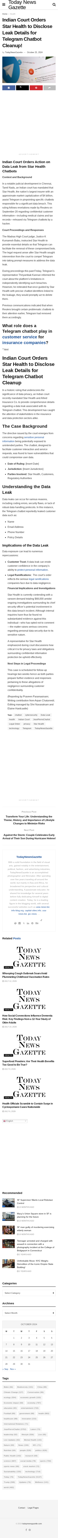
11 (37, 1344)
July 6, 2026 (10, 1111)
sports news (11, 1466)
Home (4, 14)
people (25, 1450)
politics (41, 1450)
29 (14, 1364)
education (10, 1408)
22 (14, 1357)
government (26, 1413)
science (10, 1461)
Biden (8, 1387)
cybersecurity (31, 715)
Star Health (39, 724)
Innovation (29, 1419)
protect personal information (32, 570)
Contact (21, 1508)
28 (6, 1364)
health (12, 719)
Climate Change (13, 1392)
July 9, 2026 (10, 1069)
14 (6, 1351)
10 (29, 1344)
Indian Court (24, 719)
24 (29, 1357)
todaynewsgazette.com (32, 1524)
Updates (25, 1482)
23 (21, 1357)
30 (21, 1364)
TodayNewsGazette (14, 52)
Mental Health (33, 1440)
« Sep (5, 1369)
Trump (9, 1482)
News (23, 1445)
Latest (35, 1429)
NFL (37, 1445)
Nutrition (10, 1450)
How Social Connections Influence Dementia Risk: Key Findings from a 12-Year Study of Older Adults (27, 1019)
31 (29, 1364)
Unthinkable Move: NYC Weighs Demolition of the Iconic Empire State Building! (35, 1264)
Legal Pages (33, 1508)
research (31, 1456)
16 (21, 1351)
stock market (31, 1466)
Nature (9, 1445)
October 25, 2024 (35, 52)
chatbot (18, 715)
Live (42, 1434)
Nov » (13, 1369)
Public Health (12, 1456)
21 (6, 1357)
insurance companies (24, 342)
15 (14, 1351)
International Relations (16, 1424)
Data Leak (45, 715)
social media (28, 1461)
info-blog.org (17, 910)
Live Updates (12, 1440)
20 (52, 1351)
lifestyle (28, 1434)
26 (44, 1357)
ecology (10, 1397)
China (42, 1387)
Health (12, 14)
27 (52, 1357)
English (9, 1121)
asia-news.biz (42, 907)
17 (29, 1351)
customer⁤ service (19, 337)
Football (9, 1413)
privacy (27, 724)
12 (44, 1344)
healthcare (11, 1419)
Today (9, 1477)
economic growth (30, 1397)
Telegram (27, 728)
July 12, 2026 (10, 981)
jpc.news (32, 914)
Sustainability (12, 1472)
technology (14, 728)
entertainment (30, 1408)
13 (52, 1344)
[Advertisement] (29, 122)
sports (45, 1461)
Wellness (42, 1482)
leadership (10, 1434)
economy (34, 1403)
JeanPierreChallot (41, 719)
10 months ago (26, 1207)
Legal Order (14, 724)
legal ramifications (39, 579)
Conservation (36, 1392)
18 (37, 1351)
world (9, 1487)
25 (37, 1357)
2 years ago (25, 1254)
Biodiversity (25, 1387)
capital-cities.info (33, 910)
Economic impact (13, 1403)
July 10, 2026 (10, 1027)
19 (44, 1351)
